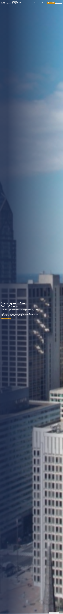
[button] (33, 3)
